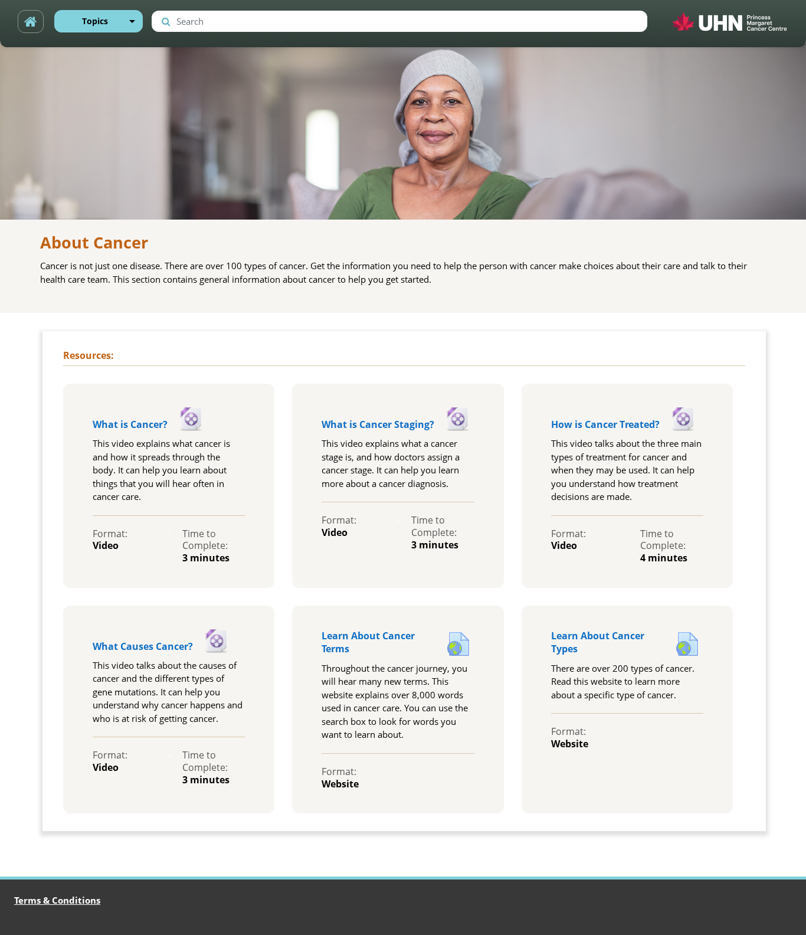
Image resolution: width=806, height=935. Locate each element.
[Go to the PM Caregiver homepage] (31, 20)
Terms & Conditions (57, 900)
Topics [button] (95, 21)
